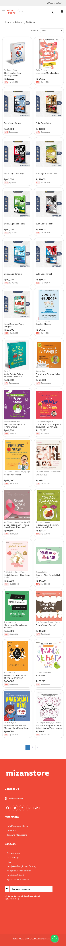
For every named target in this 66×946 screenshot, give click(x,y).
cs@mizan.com (16, 798)
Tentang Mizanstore (17, 835)
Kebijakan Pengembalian (19, 871)
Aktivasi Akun (13, 853)
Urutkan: (34, 31)
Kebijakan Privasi (15, 875)
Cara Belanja (13, 857)
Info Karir (11, 831)
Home (8, 22)
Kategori (18, 22)
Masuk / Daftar (54, 3)
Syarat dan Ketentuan (18, 880)
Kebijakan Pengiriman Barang (21, 866)
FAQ (9, 862)
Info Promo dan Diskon (18, 826)
